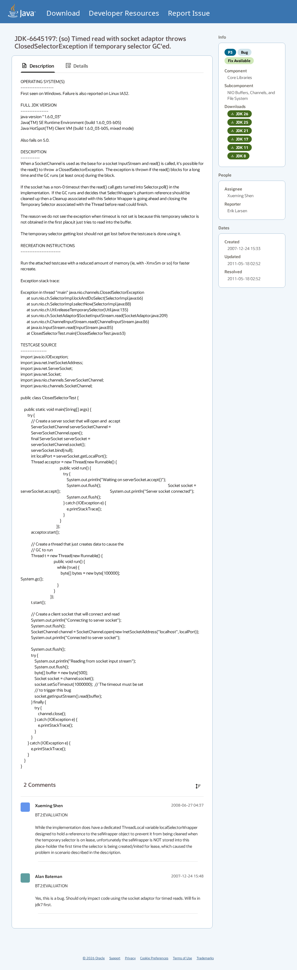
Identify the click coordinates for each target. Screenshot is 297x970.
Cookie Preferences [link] (154, 958)
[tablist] (112, 66)
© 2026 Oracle (94, 958)
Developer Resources (124, 13)
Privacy (130, 958)
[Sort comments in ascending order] (198, 786)
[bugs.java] (22, 10)
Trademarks (205, 958)
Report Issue (189, 13)
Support (114, 958)
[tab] (37, 66)
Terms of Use (182, 958)
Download (63, 13)
